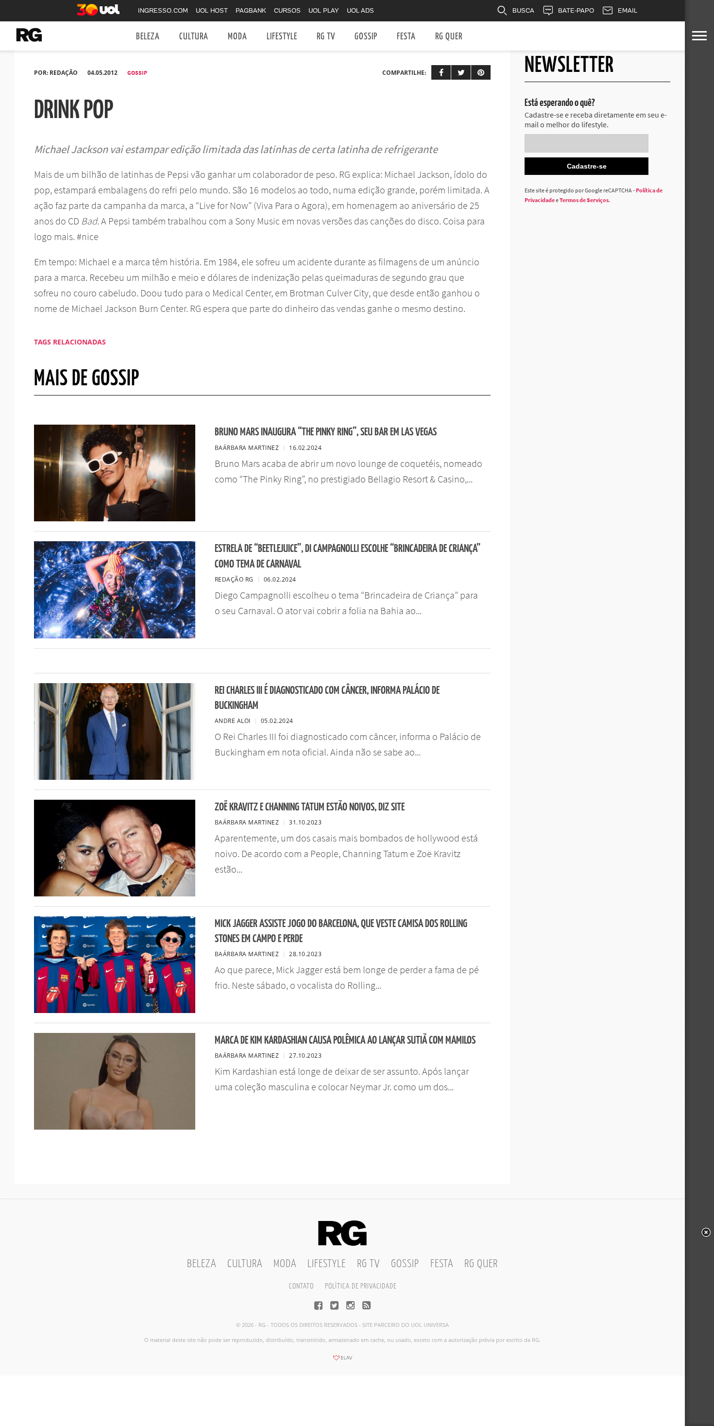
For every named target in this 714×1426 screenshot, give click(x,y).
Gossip (366, 36)
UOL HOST (212, 10)
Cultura (193, 36)
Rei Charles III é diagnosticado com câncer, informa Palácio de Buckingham (327, 698)
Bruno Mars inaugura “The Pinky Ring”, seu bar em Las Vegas (326, 432)
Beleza (148, 36)
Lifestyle (282, 36)
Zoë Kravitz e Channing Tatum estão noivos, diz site (310, 807)
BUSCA (523, 10)
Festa (406, 36)
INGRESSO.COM (163, 10)
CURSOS (287, 10)
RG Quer (448, 36)
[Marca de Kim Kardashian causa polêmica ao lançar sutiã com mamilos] (114, 1126)
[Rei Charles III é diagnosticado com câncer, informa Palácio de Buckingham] (114, 777)
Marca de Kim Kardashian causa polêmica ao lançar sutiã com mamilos (345, 1040)
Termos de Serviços (584, 200)
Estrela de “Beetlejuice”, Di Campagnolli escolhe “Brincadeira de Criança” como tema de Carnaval (347, 556)
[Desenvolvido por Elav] (342, 1361)
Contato (301, 1286)
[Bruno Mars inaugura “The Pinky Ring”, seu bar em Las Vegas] (114, 518)
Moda (237, 36)
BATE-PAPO (576, 10)
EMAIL (627, 10)
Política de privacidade (360, 1286)
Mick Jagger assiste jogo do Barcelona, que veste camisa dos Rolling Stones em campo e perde (341, 931)
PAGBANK (251, 10)
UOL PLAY (323, 10)
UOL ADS (360, 10)
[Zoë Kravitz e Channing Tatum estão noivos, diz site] (114, 893)
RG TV (326, 36)
